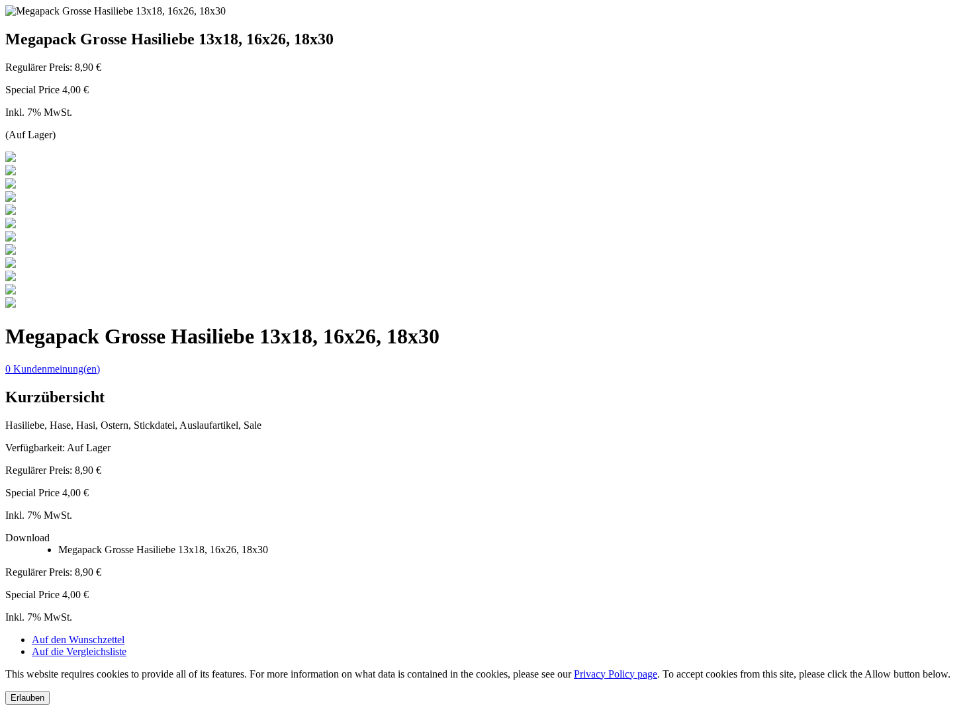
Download (27, 537)
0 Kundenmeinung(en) (52, 369)
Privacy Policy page (615, 674)
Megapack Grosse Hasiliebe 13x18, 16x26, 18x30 (163, 549)
